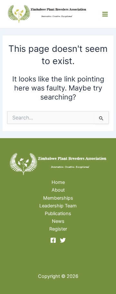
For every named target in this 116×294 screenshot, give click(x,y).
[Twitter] (63, 240)
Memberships (58, 198)
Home (58, 182)
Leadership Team (58, 206)
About (58, 190)
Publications (58, 213)
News (58, 221)
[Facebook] (53, 240)
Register (58, 229)
